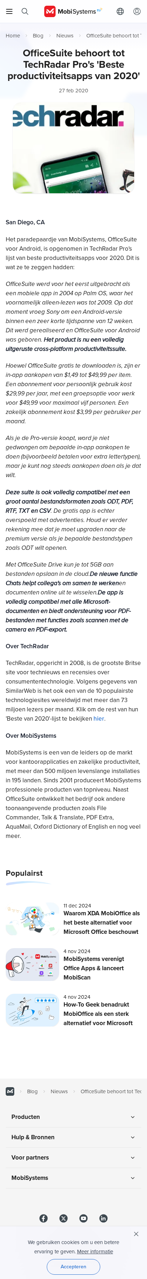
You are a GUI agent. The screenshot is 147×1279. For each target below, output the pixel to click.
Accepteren (73, 1267)
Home (13, 35)
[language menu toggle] (122, 11)
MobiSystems (29, 1178)
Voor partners (30, 1157)
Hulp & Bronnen (33, 1137)
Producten (25, 1117)
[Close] (136, 1234)
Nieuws (65, 35)
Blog (38, 35)
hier (98, 718)
